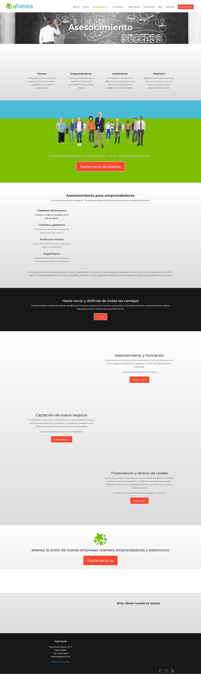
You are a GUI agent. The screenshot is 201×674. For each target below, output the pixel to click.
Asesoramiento (99, 7)
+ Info (100, 316)
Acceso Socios (185, 7)
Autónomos (120, 73)
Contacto (170, 7)
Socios (86, 7)
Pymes (42, 73)
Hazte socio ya (100, 560)
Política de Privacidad (61, 662)
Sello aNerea (134, 7)
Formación (117, 7)
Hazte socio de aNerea (100, 166)
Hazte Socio (149, 7)
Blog (160, 7)
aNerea (76, 7)
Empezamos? (61, 439)
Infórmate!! (139, 379)
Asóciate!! (139, 500)
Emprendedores (81, 73)
